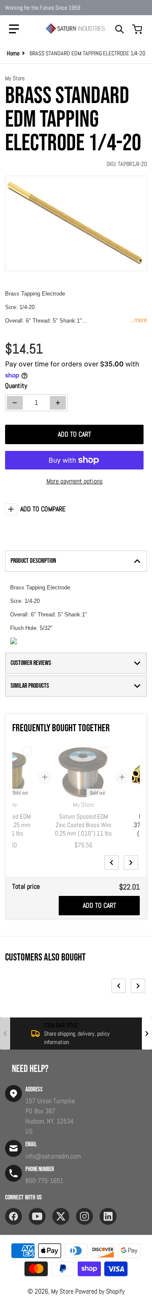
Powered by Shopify (100, 1291)
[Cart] (138, 29)
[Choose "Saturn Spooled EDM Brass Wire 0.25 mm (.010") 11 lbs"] (27, 751)
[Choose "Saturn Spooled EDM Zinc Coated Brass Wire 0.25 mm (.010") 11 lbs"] (104, 751)
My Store (62, 1291)
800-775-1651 (44, 1180)
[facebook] (13, 1216)
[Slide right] (131, 862)
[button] (14, 29)
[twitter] (60, 1216)
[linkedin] (108, 1216)
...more (138, 319)
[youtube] (37, 1216)
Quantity (16, 385)
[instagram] (84, 1216)
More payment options (74, 481)
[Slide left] (111, 862)
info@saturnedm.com (53, 1156)
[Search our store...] (119, 29)
